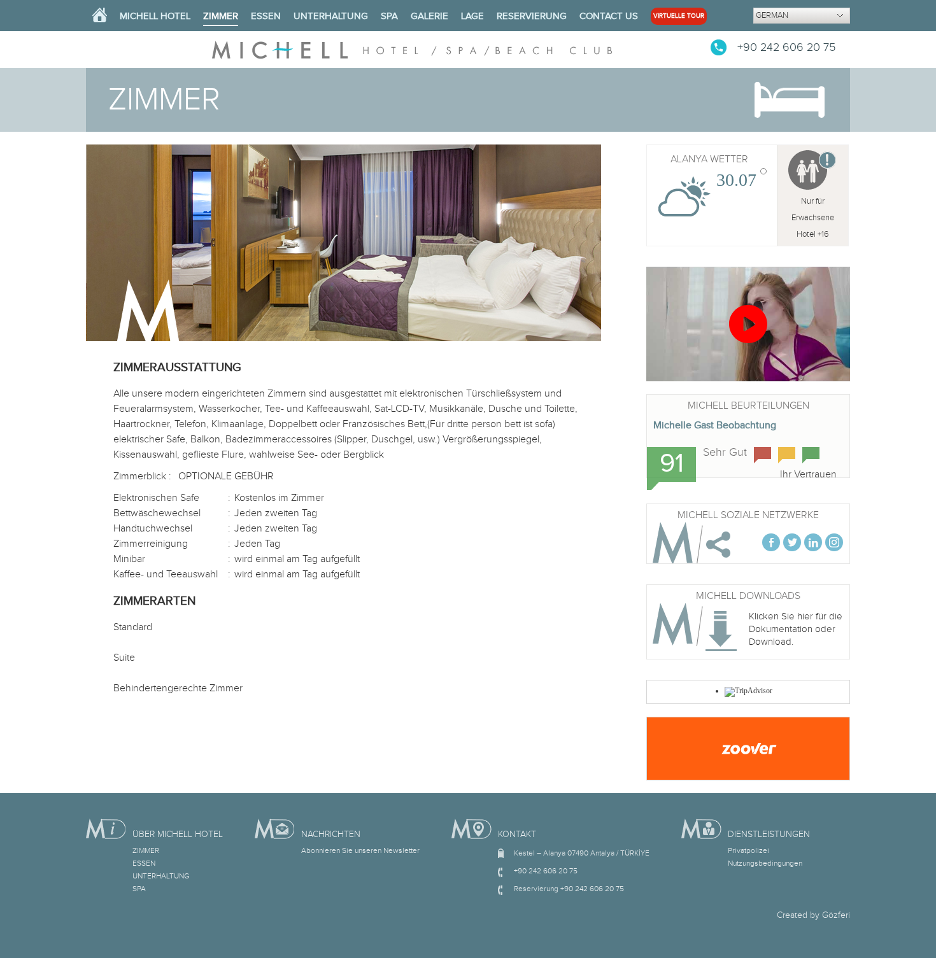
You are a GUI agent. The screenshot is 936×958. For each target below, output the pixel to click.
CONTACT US (608, 16)
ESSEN (266, 16)
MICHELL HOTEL (155, 16)
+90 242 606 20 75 (786, 47)
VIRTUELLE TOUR (678, 16)
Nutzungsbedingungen (765, 863)
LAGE (472, 16)
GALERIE (429, 16)
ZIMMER (220, 16)
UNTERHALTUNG (331, 16)
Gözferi (836, 915)
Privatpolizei (748, 850)
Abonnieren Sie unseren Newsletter (360, 850)
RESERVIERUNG (532, 16)
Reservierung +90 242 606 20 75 (569, 888)
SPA (389, 16)
